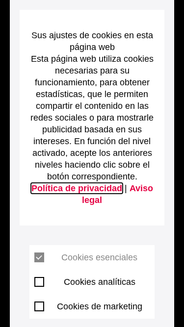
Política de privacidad (76, 188)
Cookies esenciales (99, 257)
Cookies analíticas (99, 282)
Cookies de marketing (99, 306)
